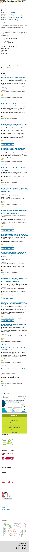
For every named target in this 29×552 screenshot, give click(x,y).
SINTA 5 (4, 22)
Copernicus (25, 21)
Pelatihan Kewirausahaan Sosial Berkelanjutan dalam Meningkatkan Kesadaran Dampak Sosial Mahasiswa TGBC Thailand (13, 169)
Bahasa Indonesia (6, 509)
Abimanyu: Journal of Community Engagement (13, 1)
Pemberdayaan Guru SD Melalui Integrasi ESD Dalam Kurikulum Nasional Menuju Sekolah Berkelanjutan (13, 76)
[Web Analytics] (4, 473)
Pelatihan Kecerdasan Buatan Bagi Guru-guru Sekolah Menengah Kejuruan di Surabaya (13, 104)
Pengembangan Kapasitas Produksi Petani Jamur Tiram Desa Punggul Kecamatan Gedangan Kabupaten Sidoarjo (14, 235)
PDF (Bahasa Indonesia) (8, 100)
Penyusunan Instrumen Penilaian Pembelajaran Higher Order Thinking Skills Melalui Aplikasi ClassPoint (14, 125)
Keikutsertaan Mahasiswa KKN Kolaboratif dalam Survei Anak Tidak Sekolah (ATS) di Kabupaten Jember (14, 369)
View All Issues (4, 388)
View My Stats (9, 473)
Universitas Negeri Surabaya (16, 17)
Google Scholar (13, 21)
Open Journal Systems (7, 515)
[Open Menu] (1, 1)
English (3, 507)
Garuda (19, 21)
